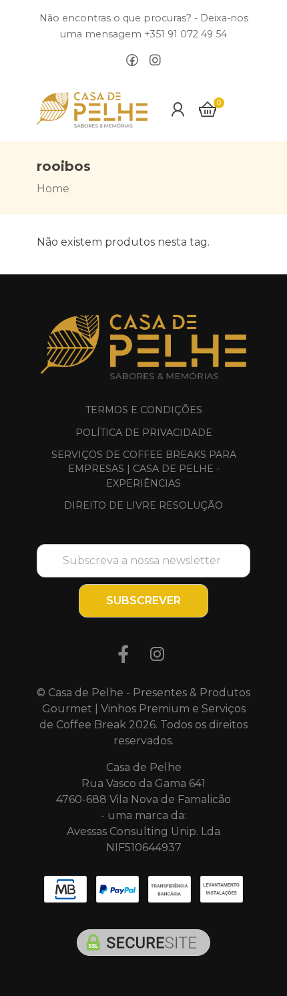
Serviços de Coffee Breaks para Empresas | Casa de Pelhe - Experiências (143, 469)
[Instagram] (155, 60)
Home (53, 188)
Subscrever (143, 600)
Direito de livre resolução (143, 505)
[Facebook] (132, 60)
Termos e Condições (143, 410)
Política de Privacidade (143, 433)
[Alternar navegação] (242, 109)
